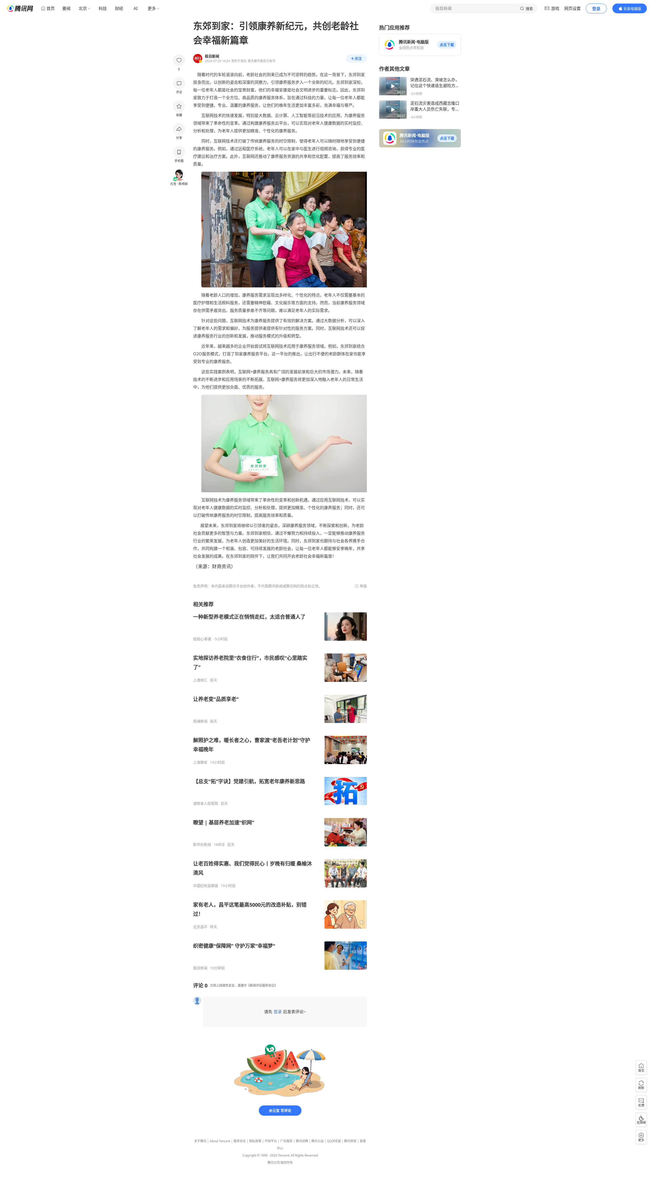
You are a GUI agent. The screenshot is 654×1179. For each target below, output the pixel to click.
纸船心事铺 (202, 639)
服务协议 (239, 1141)
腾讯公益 (317, 1141)
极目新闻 (200, 968)
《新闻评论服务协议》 (262, 985)
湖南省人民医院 (205, 803)
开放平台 (271, 1141)
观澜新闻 (200, 721)
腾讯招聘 (302, 1141)
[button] (447, 45)
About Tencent (220, 1141)
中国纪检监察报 (205, 886)
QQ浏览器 (334, 1141)
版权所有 (287, 1162)
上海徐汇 (200, 680)
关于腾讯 (200, 1141)
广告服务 (286, 1141)
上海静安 (200, 762)
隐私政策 (255, 1141)
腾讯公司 (273, 1162)
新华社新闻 (202, 844)
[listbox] (280, 785)
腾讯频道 (350, 1141)
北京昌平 (200, 927)
